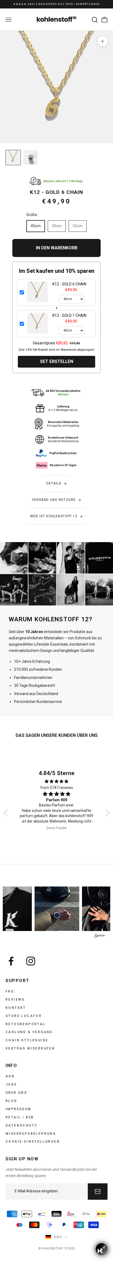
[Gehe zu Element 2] (30, 157)
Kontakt (15, 1008)
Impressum (18, 1109)
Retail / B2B (19, 1117)
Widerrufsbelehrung (30, 1134)
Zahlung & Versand (29, 1032)
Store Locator (23, 1016)
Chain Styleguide (26, 1040)
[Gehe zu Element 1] (13, 157)
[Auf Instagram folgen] (30, 961)
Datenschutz (21, 1125)
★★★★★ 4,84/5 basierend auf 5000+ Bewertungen (56, 3)
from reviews (56, 787)
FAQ (9, 991)
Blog (11, 1101)
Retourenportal (25, 1024)
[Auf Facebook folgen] (10, 961)
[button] (7, 813)
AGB (10, 1076)
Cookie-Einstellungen (32, 1141)
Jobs (11, 1084)
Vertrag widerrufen (30, 1048)
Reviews (15, 999)
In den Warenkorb (56, 247)
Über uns (16, 1093)
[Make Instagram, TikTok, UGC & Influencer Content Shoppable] (100, 936)
